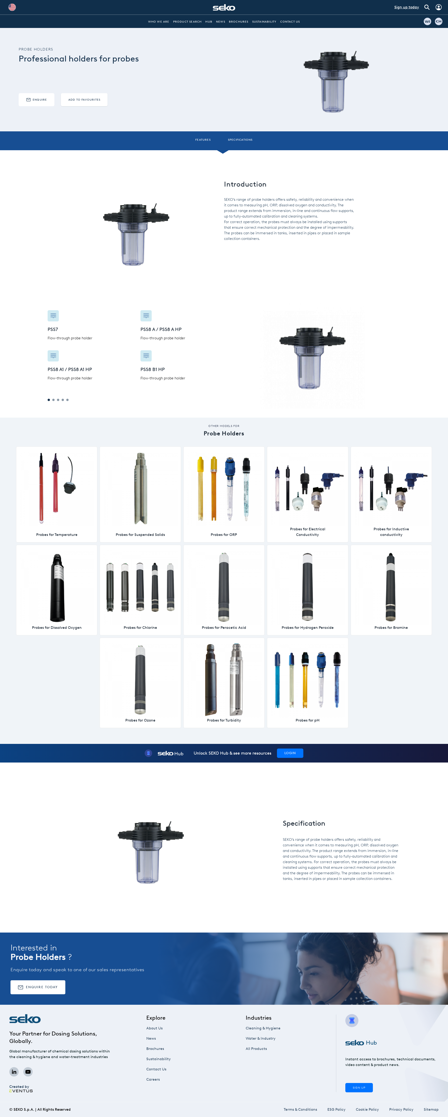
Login (290, 753)
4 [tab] (63, 400)
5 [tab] (67, 400)
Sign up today (406, 7)
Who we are (158, 21)
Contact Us (290, 21)
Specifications (240, 139)
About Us (154, 1028)
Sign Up (359, 1087)
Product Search (187, 21)
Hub (208, 21)
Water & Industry (261, 1038)
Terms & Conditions (300, 1109)
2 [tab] (53, 400)
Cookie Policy (367, 1109)
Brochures (238, 21)
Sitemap (431, 1109)
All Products (256, 1048)
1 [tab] (49, 400)
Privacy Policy (401, 1109)
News (220, 21)
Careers (153, 1079)
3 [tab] (58, 400)
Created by (19, 1086)
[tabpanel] (136, 345)
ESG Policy (336, 1109)
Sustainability (264, 21)
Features (203, 139)
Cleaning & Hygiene (263, 1028)
